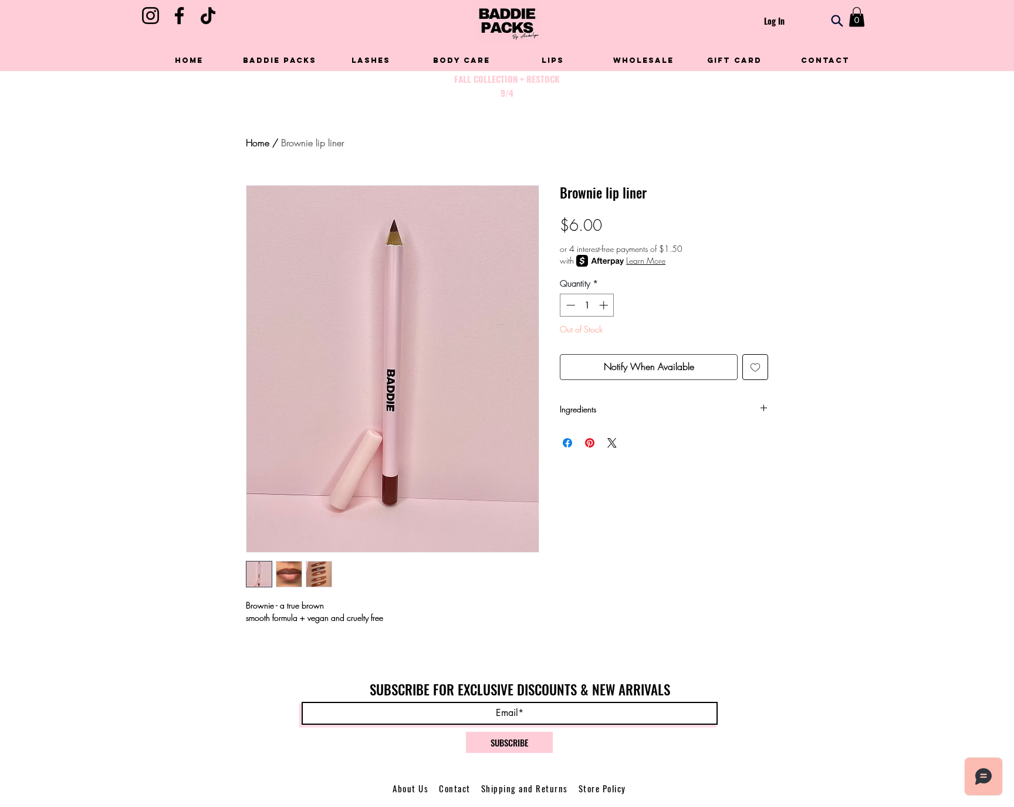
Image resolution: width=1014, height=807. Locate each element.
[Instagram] (150, 15)
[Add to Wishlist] (755, 367)
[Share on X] (612, 443)
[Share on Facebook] (567, 443)
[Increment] (605, 305)
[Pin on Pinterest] (590, 443)
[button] (857, 16)
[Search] (837, 21)
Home (257, 142)
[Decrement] (569, 305)
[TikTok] (208, 15)
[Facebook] (179, 15)
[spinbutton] (587, 305)
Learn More (645, 260)
